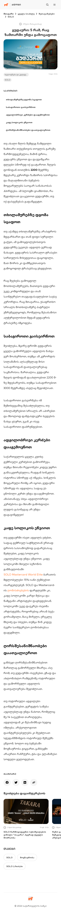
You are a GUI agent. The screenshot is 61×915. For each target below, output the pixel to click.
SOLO (11, 16)
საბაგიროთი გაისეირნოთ (21, 107)
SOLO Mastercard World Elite (23, 574)
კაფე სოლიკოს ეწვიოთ (19, 122)
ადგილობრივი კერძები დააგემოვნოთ (28, 114)
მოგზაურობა (27, 857)
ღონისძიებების (18, 590)
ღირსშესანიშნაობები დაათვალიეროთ (28, 130)
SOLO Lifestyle (14, 866)
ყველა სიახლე (26, 13)
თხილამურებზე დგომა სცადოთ (24, 99)
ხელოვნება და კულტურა (17, 74)
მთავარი (9, 13)
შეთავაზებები (47, 13)
